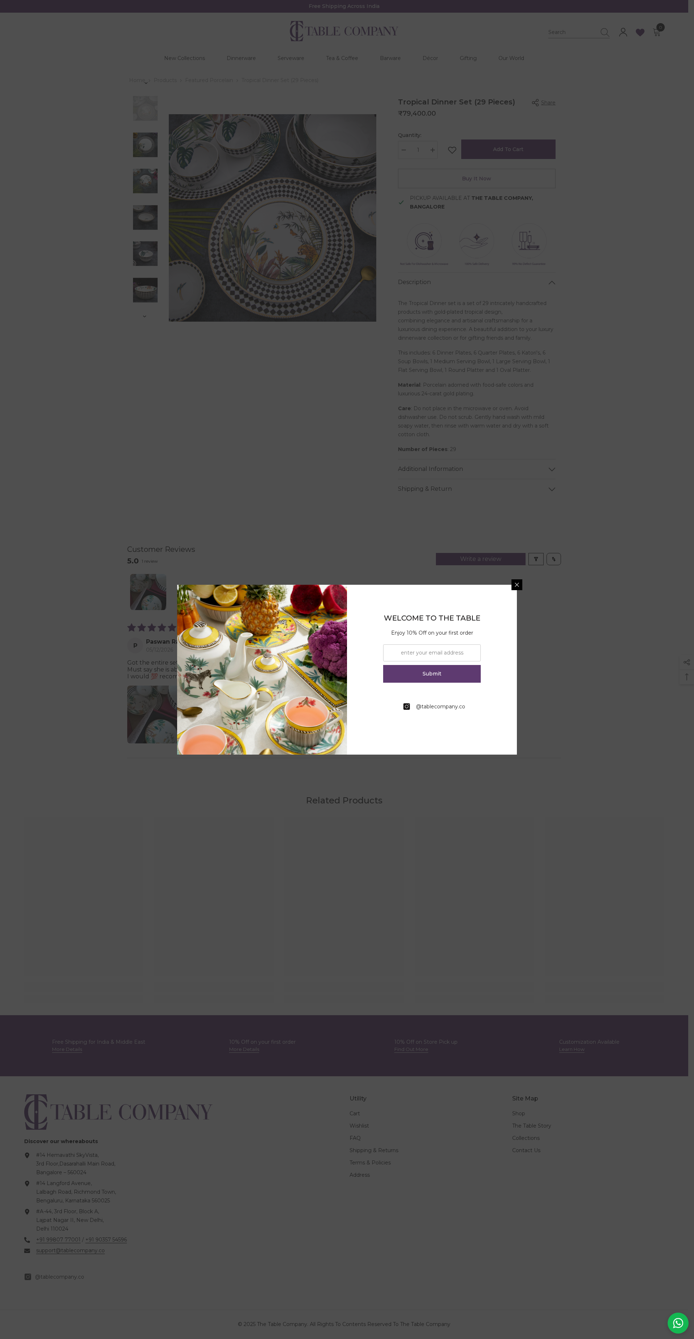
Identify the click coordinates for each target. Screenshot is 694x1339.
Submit (432, 673)
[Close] (516, 584)
